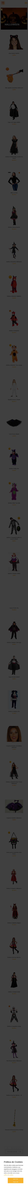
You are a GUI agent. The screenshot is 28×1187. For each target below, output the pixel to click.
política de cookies (8, 1175)
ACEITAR (15, 1179)
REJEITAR (15, 1182)
